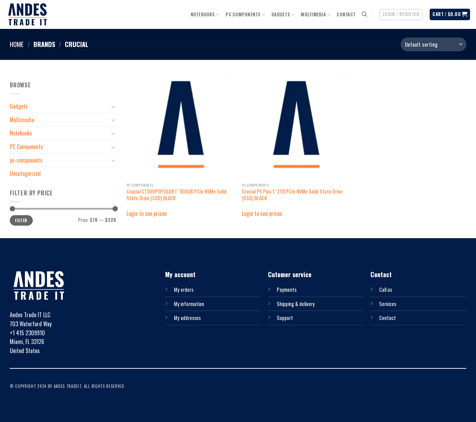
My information (189, 303)
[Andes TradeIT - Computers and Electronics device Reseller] (27, 14)
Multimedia (313, 14)
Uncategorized (25, 173)
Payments (287, 289)
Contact (346, 14)
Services (387, 303)
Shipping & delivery (296, 303)
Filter (21, 220)
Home (17, 44)
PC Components (242, 14)
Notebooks (203, 14)
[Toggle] (113, 106)
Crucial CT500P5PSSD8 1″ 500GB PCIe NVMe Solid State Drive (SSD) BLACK (176, 194)
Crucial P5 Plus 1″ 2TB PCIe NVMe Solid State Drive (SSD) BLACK (292, 194)
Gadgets (280, 14)
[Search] (364, 14)
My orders (183, 289)
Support (285, 317)
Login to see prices (146, 213)
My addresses (187, 317)
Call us (385, 289)
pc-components (26, 160)
